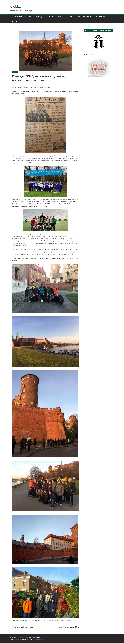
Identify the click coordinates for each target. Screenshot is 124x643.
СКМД (15, 6)
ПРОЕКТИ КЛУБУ (101, 17)
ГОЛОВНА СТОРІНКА (18, 17)
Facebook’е (67, 620)
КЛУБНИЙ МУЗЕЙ (74, 17)
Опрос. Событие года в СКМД (68, 627)
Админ (23, 84)
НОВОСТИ (15, 72)
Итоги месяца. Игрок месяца (22, 627)
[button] (32, 17)
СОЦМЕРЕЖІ (87, 17)
